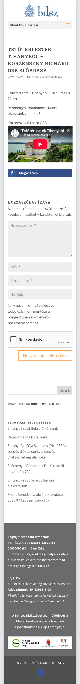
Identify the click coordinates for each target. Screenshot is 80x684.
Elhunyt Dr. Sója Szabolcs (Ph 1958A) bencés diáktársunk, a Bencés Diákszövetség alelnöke (37, 451)
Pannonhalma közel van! (27, 437)
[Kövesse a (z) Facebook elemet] (40, 672)
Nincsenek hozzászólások (45, 77)
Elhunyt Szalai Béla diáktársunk (33, 428)
